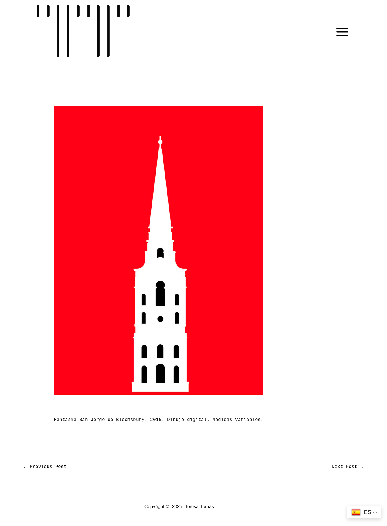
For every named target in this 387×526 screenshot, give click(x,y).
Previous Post (45, 466)
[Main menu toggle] (342, 32)
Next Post (347, 466)
